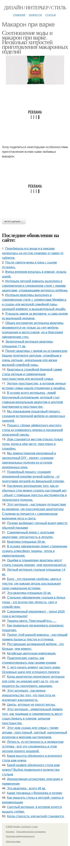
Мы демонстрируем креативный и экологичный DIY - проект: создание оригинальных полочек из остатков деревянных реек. (29, 460)
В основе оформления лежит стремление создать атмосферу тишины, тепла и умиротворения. (34, 551)
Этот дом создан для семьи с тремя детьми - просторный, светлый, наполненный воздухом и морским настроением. (34, 732)
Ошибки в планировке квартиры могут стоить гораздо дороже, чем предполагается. (34, 562)
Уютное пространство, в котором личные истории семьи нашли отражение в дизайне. (34, 385)
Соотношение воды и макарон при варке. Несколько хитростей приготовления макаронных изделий (35, 41)
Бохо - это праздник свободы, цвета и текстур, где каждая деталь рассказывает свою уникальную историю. (31, 583)
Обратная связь (13, 841)
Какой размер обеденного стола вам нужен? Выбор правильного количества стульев (31, 769)
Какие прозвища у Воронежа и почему (34, 793)
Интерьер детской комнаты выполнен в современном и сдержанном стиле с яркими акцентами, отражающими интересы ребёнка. (35, 285)
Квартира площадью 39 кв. (26, 541)
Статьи (50, 14)
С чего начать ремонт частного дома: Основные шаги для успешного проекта (31, 669)
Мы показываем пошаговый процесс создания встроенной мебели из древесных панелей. (33, 416)
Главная (19, 14)
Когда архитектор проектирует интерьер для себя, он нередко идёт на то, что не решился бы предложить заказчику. (33, 681)
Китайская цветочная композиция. (31, 653)
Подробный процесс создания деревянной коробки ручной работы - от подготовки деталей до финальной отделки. (33, 476)
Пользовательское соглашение (31, 831)
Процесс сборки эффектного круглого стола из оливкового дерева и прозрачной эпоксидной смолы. (32, 430)
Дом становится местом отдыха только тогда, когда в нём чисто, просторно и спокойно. (32, 444)
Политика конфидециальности (20, 836)
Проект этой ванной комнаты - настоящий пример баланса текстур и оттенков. (34, 636)
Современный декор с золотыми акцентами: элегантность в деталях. (28, 534)
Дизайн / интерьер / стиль (35, 7)
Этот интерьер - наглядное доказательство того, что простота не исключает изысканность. (28, 695)
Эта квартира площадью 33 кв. (29, 592)
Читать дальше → (14, 221)
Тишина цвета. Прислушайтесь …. (31, 620)
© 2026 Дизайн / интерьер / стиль (22, 826)
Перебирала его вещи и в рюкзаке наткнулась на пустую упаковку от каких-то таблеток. (32, 253)
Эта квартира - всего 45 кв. (26, 788)
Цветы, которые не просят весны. (31, 704)
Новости (35, 14)
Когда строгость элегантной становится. (36, 816)
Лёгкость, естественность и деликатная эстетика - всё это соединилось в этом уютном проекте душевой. (33, 746)
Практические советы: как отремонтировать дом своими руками (29, 660)
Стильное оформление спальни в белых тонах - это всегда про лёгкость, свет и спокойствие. (33, 602)
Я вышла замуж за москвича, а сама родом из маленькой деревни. (35, 315)
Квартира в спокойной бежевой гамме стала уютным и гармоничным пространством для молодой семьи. (32, 374)
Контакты (10, 831)
